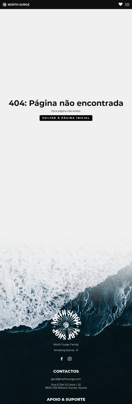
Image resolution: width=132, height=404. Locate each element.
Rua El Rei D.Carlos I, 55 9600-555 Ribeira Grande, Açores (66, 386)
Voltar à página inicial (66, 118)
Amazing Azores (64, 350)
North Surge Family (66, 344)
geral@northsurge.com (66, 379)
